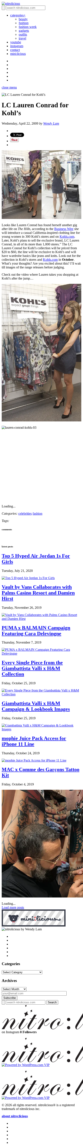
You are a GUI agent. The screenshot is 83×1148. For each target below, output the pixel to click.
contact (15, 50)
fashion (24, 23)
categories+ (18, 15)
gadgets (24, 30)
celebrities (25, 513)
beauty (23, 19)
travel (22, 38)
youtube (15, 42)
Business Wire (63, 229)
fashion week (28, 27)
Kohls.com (67, 236)
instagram (16, 46)
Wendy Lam (51, 123)
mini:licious (18, 53)
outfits (23, 34)
